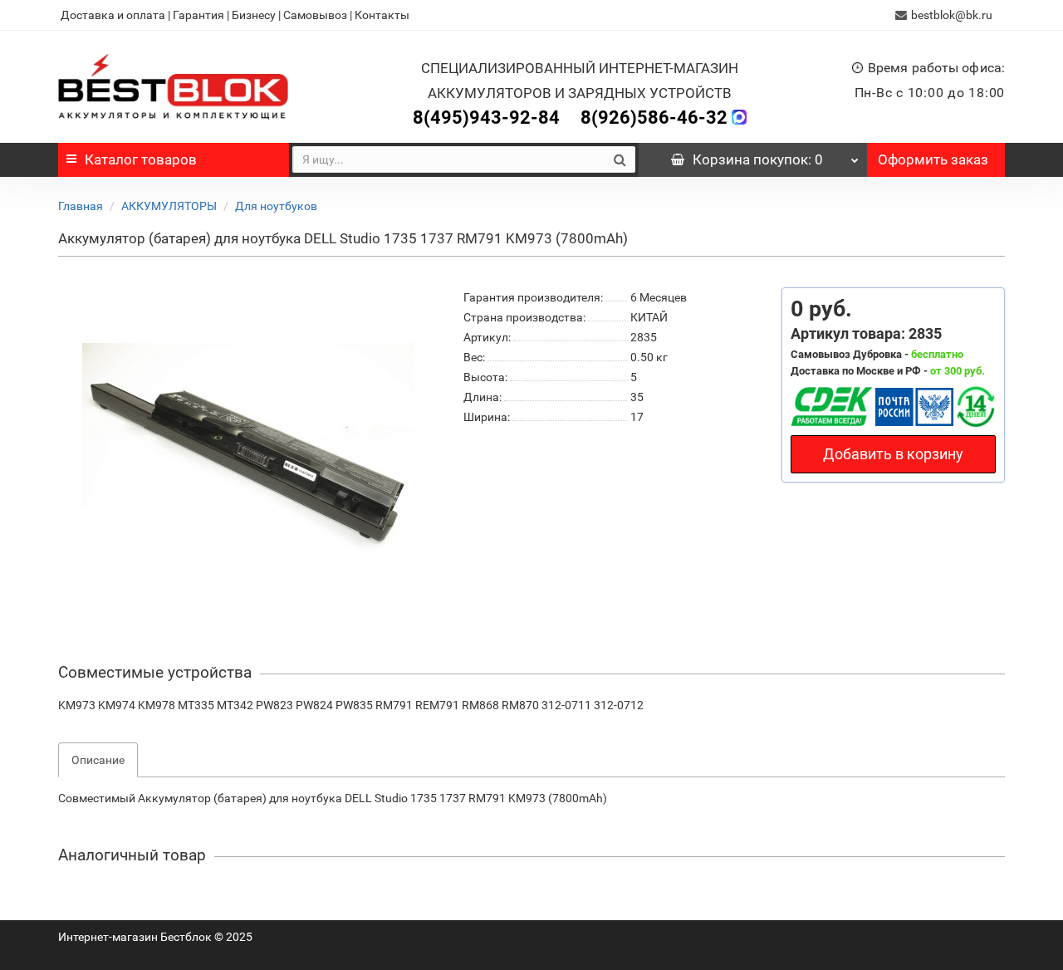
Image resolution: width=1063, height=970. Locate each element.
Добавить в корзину (893, 454)
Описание (98, 760)
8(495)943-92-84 (486, 117)
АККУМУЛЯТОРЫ (169, 206)
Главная (80, 206)
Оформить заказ (933, 159)
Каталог (141, 159)
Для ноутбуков (276, 206)
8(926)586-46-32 (653, 117)
